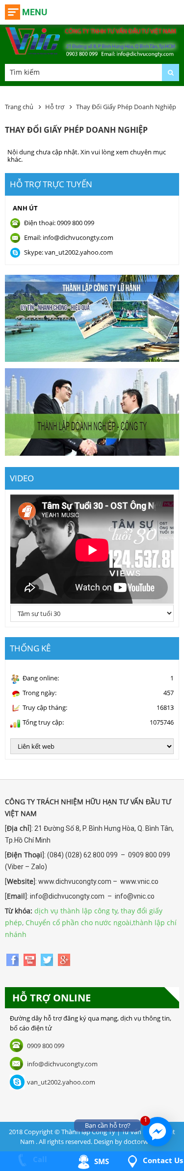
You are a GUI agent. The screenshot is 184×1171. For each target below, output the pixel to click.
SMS (100, 1161)
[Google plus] (64, 959)
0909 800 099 (45, 1045)
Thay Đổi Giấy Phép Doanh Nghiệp (126, 106)
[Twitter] (47, 959)
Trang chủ (19, 106)
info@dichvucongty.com (62, 1063)
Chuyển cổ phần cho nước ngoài (78, 922)
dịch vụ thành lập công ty (75, 910)
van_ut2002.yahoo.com (61, 1082)
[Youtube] (30, 959)
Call (39, 1159)
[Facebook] (13, 959)
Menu (34, 12)
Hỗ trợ (54, 106)
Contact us (162, 1160)
